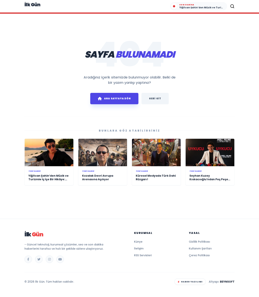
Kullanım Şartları (200, 248)
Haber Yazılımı (191, 281)
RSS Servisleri (143, 255)
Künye (138, 242)
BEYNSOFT (227, 282)
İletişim (139, 248)
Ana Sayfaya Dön (117, 98)
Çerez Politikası (199, 255)
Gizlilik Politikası (199, 242)
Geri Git (155, 98)
